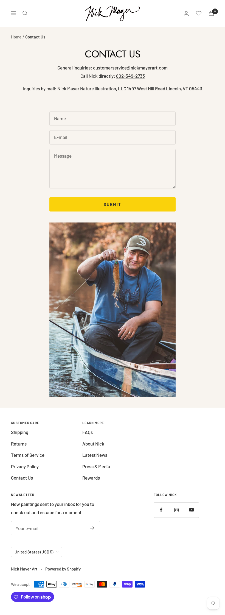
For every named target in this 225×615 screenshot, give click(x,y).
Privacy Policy (25, 466)
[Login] (186, 13)
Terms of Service (27, 455)
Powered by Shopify (63, 568)
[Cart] (211, 13)
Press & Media (96, 466)
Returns (19, 443)
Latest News (94, 455)
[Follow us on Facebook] (161, 509)
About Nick (93, 443)
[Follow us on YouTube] (191, 509)
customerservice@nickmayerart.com (130, 67)
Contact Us (22, 477)
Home (16, 36)
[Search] (24, 13)
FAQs (87, 432)
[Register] (92, 528)
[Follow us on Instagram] (176, 509)
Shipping (19, 432)
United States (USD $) (34, 551)
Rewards (91, 477)
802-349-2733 (130, 76)
